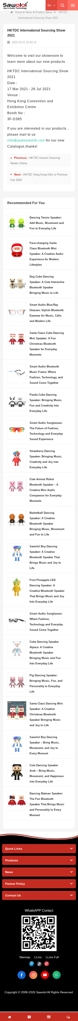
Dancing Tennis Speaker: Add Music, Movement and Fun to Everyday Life (47, 223)
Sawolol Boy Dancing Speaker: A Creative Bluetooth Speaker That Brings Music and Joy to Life (45, 557)
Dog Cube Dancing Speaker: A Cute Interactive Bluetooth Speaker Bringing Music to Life (47, 284)
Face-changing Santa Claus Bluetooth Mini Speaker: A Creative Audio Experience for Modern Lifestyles (46, 253)
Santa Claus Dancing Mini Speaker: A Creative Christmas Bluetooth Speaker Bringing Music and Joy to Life (46, 714)
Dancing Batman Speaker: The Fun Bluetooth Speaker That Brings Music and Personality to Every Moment (47, 804)
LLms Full (52, 957)
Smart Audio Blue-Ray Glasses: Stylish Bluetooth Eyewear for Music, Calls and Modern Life (47, 313)
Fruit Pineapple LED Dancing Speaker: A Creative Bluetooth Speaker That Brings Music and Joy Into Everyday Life (47, 590)
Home (18, 12)
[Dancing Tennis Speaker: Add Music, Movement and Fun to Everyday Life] (16, 224)
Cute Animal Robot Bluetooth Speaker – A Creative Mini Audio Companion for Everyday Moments (46, 490)
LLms (38, 957)
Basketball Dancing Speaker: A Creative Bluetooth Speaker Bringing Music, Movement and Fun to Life (47, 523)
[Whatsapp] (56, 975)
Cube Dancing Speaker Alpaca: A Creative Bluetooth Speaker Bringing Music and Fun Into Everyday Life (45, 652)
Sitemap (24, 957)
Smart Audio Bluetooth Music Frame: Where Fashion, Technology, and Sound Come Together (46, 374)
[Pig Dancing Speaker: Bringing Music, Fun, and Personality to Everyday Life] (16, 682)
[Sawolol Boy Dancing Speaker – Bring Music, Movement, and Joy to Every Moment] (16, 744)
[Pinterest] (46, 964)
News (28, 12)
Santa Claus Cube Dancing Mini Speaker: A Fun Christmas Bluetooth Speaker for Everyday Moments (47, 343)
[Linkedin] (31, 964)
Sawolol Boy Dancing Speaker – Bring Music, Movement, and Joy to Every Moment (44, 745)
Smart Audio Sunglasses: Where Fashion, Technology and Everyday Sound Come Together (46, 621)
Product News (43, 12)
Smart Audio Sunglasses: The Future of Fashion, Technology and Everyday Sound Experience (46, 431)
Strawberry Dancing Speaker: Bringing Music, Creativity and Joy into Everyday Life (46, 459)
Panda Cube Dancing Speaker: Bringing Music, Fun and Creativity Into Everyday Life (46, 403)
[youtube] (45, 975)
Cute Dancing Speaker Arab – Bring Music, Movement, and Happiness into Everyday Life (47, 773)
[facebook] (21, 975)
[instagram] (33, 975)
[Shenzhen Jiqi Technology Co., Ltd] (15, 5)
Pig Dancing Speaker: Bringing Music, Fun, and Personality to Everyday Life (46, 683)
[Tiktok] (39, 964)
